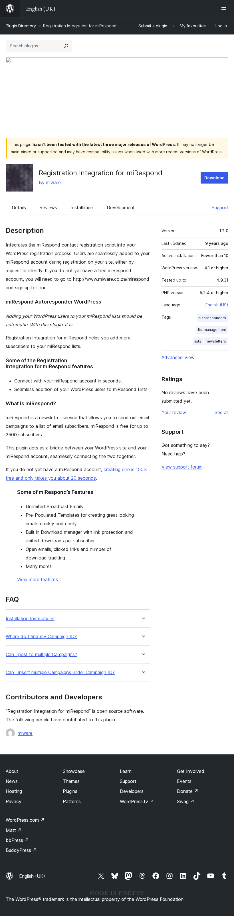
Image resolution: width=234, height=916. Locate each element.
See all (221, 412)
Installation (81, 207)
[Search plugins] (66, 46)
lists (197, 341)
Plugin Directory (21, 25)
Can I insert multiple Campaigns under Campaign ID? (60, 672)
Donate (187, 791)
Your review (174, 412)
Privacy (13, 801)
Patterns (72, 801)
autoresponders (212, 318)
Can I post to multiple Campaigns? (41, 654)
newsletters (216, 341)
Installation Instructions (30, 618)
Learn (126, 771)
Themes (71, 781)
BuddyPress (21, 850)
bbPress (17, 840)
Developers (132, 791)
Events (184, 781)
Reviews (48, 207)
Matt (14, 830)
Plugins (70, 791)
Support (220, 207)
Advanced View (178, 357)
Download (214, 177)
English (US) (216, 304)
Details (19, 207)
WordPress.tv (137, 801)
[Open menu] (225, 8)
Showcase (74, 771)
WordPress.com (25, 820)
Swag (185, 801)
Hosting (14, 791)
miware (53, 182)
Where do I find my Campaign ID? (41, 636)
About (12, 771)
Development (121, 207)
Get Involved (190, 771)
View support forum (182, 467)
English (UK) (32, 876)
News (12, 781)
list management (212, 329)
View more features (37, 579)
